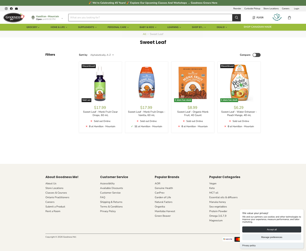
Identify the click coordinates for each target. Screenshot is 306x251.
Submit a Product (55, 206)
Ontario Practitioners (57, 197)
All (144, 34)
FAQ (102, 197)
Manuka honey (217, 202)
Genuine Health (164, 188)
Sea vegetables (218, 206)
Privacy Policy (108, 211)
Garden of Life (163, 197)
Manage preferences (271, 237)
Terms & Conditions (111, 206)
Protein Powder (218, 211)
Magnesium (216, 220)
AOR (157, 183)
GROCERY (32, 27)
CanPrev (159, 193)
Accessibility (107, 183)
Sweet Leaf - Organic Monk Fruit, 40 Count (192, 113)
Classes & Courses (56, 193)
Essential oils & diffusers (223, 197)
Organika (160, 206)
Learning (173, 27)
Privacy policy (249, 245)
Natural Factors (163, 202)
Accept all (272, 229)
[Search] (236, 17)
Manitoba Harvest (165, 211)
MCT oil (213, 193)
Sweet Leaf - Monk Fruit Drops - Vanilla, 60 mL (146, 113)
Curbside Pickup (252, 8)
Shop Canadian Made (258, 26)
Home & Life (58, 27)
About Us (50, 183)
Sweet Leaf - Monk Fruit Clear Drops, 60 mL (100, 113)
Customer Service (110, 193)
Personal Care (117, 27)
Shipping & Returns (111, 202)
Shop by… (198, 27)
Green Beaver (163, 216)
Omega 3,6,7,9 (217, 216)
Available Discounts (111, 188)
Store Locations (271, 8)
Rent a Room (52, 211)
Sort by (83, 54)
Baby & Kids (147, 27)
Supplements (86, 27)
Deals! (221, 27)
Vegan (212, 183)
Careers (285, 8)
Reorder (237, 8)
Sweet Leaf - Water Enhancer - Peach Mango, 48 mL (239, 113)
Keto (212, 188)
